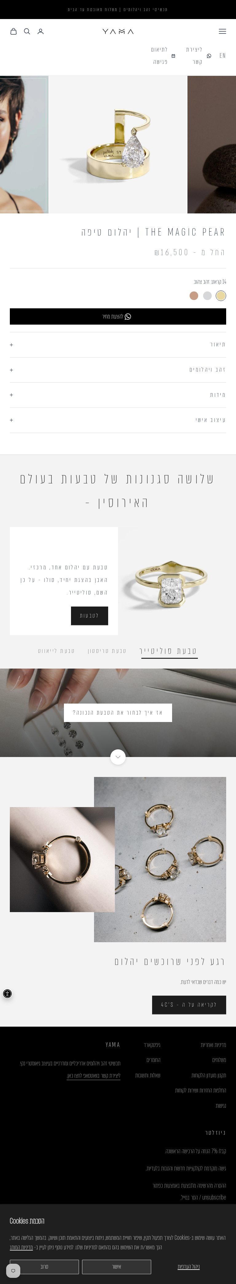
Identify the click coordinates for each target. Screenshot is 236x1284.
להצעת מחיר (112, 316)
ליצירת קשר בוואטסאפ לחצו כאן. (93, 1075)
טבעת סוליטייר (169, 651)
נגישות (221, 1105)
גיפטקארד (152, 1044)
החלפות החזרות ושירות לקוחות (200, 1090)
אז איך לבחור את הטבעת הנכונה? (118, 712)
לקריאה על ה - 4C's (189, 1005)
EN (223, 55)
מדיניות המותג (21, 1247)
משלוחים (219, 1060)
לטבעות (89, 615)
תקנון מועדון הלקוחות (208, 1075)
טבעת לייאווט (57, 650)
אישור (116, 1266)
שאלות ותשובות (147, 1075)
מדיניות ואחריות (213, 1044)
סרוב (44, 1266)
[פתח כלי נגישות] (7, 993)
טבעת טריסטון (107, 650)
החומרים (153, 1060)
